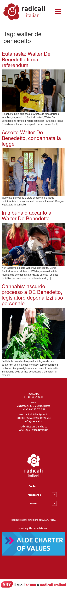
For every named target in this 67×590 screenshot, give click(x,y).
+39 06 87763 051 (35, 409)
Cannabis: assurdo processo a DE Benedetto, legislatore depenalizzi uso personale (32, 294)
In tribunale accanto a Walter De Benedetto (26, 215)
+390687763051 (39, 430)
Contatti (33, 486)
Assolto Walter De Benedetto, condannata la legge (31, 137)
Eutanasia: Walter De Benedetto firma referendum (26, 59)
